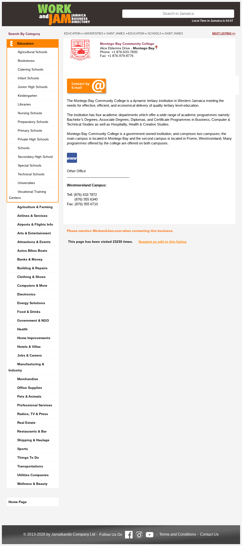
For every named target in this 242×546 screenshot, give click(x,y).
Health (22, 329)
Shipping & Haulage (33, 440)
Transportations (30, 466)
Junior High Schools (33, 87)
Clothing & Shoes (31, 277)
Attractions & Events (34, 242)
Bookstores (26, 61)
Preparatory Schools (33, 122)
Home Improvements (33, 338)
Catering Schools (30, 69)
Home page (18, 502)
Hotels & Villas (29, 347)
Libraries (24, 104)
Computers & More (32, 285)
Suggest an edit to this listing (162, 242)
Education (25, 43)
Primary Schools (30, 130)
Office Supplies (29, 388)
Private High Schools (33, 139)
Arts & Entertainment (34, 233)
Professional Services (34, 405)
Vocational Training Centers (27, 195)
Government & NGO (33, 320)
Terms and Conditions (177, 534)
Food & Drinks (28, 312)
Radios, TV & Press (32, 414)
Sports (22, 449)
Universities (26, 183)
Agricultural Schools (32, 52)
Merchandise (27, 379)
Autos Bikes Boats (32, 250)
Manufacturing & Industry (26, 367)
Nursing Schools (30, 113)
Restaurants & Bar (32, 431)
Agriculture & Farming (35, 207)
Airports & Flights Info (35, 224)
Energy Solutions (31, 303)
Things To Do (28, 457)
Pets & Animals (29, 396)
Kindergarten (27, 95)
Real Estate (26, 422)
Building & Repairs (32, 268)
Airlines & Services (32, 216)
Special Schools (29, 165)
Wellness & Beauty (32, 484)
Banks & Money (30, 259)
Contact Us (209, 534)
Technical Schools (31, 174)
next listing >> (223, 33)
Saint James (115, 33)
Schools (24, 148)
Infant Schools (28, 78)
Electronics (26, 294)
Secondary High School (35, 157)
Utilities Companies (33, 475)
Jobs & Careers (29, 355)
